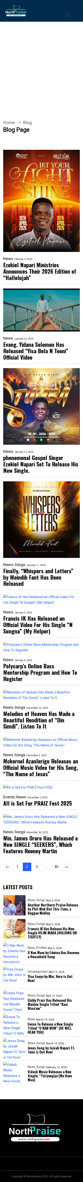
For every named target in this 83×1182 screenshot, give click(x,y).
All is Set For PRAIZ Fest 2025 (37, 803)
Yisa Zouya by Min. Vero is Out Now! (50, 978)
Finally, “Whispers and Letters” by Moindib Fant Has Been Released (38, 577)
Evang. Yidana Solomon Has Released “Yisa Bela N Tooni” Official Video (35, 350)
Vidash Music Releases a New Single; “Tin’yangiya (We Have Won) (50, 1076)
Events (9, 797)
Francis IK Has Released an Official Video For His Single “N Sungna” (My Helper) (38, 624)
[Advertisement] (41, 65)
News (8, 259)
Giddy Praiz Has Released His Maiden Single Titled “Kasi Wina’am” (50, 1004)
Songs (19, 565)
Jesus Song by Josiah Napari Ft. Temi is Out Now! (51, 1050)
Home (9, 122)
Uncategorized (37, 971)
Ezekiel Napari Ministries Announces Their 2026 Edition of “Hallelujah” (39, 271)
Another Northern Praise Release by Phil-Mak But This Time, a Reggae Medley (53, 909)
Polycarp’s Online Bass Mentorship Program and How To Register (40, 672)
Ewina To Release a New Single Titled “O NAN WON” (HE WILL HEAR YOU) (50, 1028)
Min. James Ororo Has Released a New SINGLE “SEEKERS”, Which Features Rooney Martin (40, 844)
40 (56, 867)
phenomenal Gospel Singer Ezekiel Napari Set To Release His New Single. (40, 464)
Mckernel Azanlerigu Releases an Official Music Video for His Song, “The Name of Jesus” (40, 767)
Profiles (41, 947)
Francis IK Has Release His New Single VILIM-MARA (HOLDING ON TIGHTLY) (52, 933)
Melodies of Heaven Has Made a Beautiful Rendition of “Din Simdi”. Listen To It (38, 720)
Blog (27, 122)
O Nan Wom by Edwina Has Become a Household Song (53, 954)
